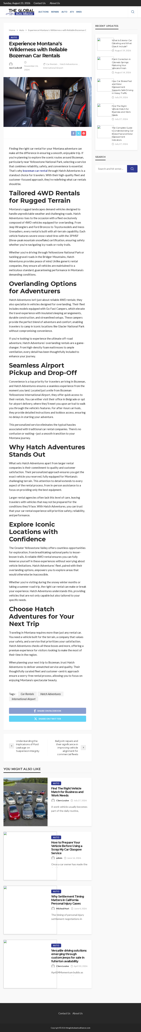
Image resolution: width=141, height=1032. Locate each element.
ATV (72, 12)
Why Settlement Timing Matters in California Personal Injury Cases (67, 900)
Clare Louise (62, 800)
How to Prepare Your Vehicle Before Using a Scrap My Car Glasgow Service (66, 848)
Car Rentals (51, 64)
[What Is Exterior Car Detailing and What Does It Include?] (105, 44)
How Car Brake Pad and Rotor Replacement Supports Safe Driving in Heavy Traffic (122, 87)
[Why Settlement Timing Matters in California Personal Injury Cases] (30, 910)
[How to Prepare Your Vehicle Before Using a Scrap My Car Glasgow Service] (30, 856)
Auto (64, 12)
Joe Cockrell (15, 67)
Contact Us (40, 3)
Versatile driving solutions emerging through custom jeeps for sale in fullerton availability (68, 956)
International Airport (53, 67)
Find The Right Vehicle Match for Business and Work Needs (67, 792)
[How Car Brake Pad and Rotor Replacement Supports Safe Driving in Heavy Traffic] (105, 85)
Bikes (79, 12)
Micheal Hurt (62, 908)
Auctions (43, 12)
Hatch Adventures (69, 64)
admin (59, 858)
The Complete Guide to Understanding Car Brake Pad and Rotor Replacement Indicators (122, 134)
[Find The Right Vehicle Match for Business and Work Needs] (25, 802)
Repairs (55, 12)
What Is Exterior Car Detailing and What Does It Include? (122, 43)
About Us (55, 3)
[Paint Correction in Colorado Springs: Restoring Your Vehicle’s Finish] (105, 63)
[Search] (133, 12)
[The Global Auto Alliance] (19, 11)
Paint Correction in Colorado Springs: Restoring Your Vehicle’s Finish (121, 64)
